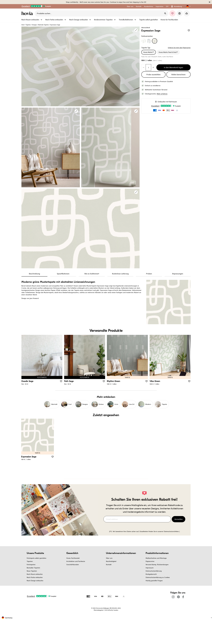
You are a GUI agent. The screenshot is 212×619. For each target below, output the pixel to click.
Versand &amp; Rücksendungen (157, 564)
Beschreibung (34, 273)
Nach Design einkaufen (35, 580)
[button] (188, 6)
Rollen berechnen (178, 74)
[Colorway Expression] (143, 41)
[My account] (179, 13)
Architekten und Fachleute (75, 561)
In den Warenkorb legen (173, 67)
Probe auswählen (153, 74)
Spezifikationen (63, 273)
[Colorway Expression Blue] (149, 41)
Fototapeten (31, 564)
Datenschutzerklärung (154, 571)
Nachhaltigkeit (111, 561)
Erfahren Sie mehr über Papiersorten (179, 47)
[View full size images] (136, 30)
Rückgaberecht (151, 574)
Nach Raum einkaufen (35, 574)
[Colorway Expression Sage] (154, 41)
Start (22, 25)
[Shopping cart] (187, 13)
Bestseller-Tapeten (33, 568)
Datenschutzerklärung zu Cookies (158, 577)
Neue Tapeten (32, 571)
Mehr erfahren (162, 94)
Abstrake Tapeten (43, 25)
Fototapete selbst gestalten (36, 558)
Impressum (149, 568)
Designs (34, 25)
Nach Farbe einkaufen (35, 577)
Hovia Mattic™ (148, 52)
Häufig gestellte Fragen (154, 580)
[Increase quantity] (153, 67)
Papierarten (150, 561)
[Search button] (165, 13)
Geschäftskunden (72, 564)
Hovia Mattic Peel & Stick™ (168, 52)
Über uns (109, 558)
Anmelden (178, 519)
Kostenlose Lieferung (120, 273)
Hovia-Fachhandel (73, 558)
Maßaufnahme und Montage (156, 558)
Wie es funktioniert (91, 273)
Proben (149, 273)
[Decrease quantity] (143, 67)
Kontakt (109, 564)
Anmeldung (178, 6)
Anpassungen (177, 273)
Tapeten (28, 25)
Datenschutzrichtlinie (171, 531)
